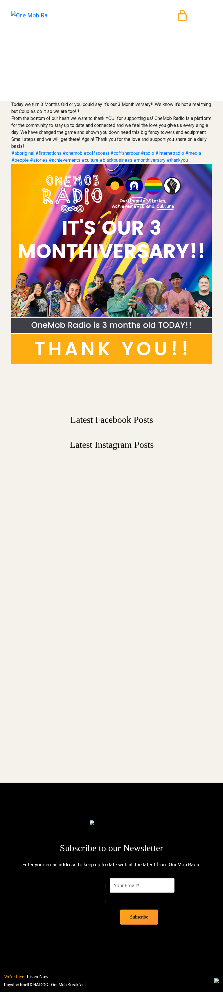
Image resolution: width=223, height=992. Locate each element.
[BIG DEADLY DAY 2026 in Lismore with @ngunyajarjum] (164, 671)
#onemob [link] (72, 153)
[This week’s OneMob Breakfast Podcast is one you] (164, 530)
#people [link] (20, 160)
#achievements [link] (64, 160)
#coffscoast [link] (96, 153)
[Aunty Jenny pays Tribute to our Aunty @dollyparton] (59, 482)
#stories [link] (39, 160)
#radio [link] (147, 153)
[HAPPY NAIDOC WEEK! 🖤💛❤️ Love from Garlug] (59, 616)
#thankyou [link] (177, 160)
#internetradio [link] (169, 153)
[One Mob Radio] (29, 15)
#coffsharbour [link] (125, 153)
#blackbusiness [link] (116, 160)
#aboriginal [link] (22, 153)
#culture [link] (90, 160)
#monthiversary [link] (150, 160)
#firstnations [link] (48, 153)
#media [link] (193, 153)
